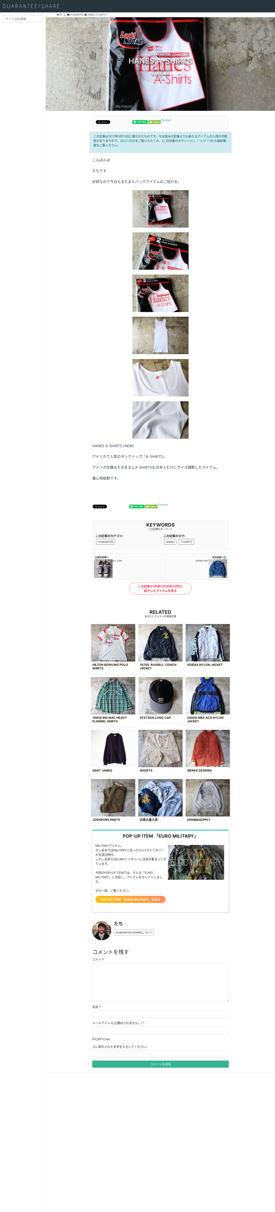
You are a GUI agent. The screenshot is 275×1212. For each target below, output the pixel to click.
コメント (98, 959)
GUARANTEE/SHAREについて (134, 932)
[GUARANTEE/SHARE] (31, 6)
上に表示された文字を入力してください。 (120, 1047)
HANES (190, 141)
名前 (95, 1007)
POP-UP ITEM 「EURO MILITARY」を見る (130, 899)
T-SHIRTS (203, 141)
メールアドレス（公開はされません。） (117, 1023)
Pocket (166, 120)
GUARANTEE (105, 541)
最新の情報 (127, 141)
